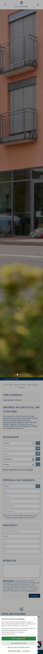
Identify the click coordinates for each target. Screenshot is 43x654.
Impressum (26, 651)
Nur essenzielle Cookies (19, 643)
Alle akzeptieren (17, 638)
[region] (19, 628)
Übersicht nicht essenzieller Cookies (19, 647)
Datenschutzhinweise (14, 651)
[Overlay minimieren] (35, 619)
